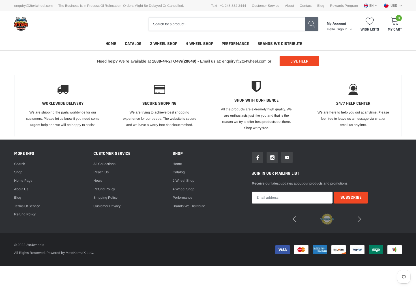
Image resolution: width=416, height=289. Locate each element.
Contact (306, 5)
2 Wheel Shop (163, 44)
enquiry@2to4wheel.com (33, 5)
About (289, 5)
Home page (23, 181)
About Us (21, 189)
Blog (320, 5)
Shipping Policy (105, 198)
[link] (257, 157)
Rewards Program (344, 5)
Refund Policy (104, 189)
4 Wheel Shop (199, 44)
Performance (235, 44)
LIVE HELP (299, 61)
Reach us (101, 172)
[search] (311, 24)
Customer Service (265, 5)
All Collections (104, 164)
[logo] (21, 24)
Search (19, 164)
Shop (18, 172)
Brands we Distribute (280, 44)
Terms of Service (27, 206)
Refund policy (25, 214)
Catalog (133, 44)
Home (111, 44)
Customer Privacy (107, 206)
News (97, 181)
